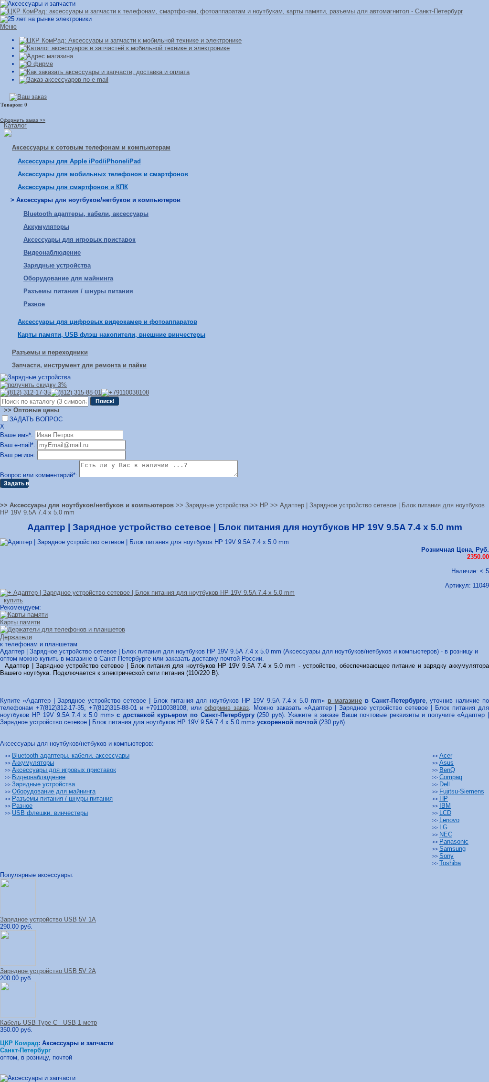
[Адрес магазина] (46, 55)
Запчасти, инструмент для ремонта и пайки (79, 365)
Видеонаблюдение (52, 252)
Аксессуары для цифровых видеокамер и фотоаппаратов (107, 321)
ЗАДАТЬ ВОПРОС (36, 419)
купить (13, 600)
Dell (444, 784)
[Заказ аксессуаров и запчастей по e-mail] (63, 79)
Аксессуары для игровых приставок (79, 239)
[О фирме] (36, 63)
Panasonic (453, 841)
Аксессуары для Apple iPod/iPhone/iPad (79, 161)
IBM (445, 805)
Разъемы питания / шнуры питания (78, 291)
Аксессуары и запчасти (78, 1043)
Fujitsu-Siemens (461, 791)
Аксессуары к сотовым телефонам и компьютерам (91, 147)
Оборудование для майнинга (68, 278)
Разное (34, 304)
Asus (446, 762)
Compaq (450, 777)
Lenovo (449, 820)
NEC (445, 834)
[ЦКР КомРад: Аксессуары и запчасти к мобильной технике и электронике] (231, 11)
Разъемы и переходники (50, 352)
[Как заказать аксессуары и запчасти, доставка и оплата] (104, 71)
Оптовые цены (36, 410)
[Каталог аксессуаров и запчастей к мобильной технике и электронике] (124, 48)
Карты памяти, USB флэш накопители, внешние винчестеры (111, 334)
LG (443, 827)
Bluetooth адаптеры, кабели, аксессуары (86, 213)
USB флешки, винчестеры (50, 812)
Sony (446, 855)
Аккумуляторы (46, 226)
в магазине (345, 700)
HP (443, 798)
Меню (8, 26)
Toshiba (450, 863)
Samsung (452, 848)
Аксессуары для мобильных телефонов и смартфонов (103, 174)
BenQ (447, 769)
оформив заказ (226, 707)
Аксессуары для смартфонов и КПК (73, 187)
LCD (445, 812)
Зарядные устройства (57, 265)
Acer (445, 755)
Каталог (15, 125)
